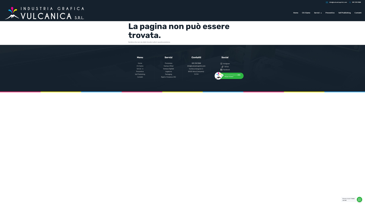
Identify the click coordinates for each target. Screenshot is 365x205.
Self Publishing (344, 13)
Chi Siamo (306, 13)
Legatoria (168, 71)
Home (295, 13)
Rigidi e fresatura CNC (168, 77)
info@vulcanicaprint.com (196, 66)
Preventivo (330, 13)
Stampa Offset (168, 66)
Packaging (168, 74)
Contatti (358, 13)
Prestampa (168, 63)
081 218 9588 (196, 63)
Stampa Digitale (168, 69)
